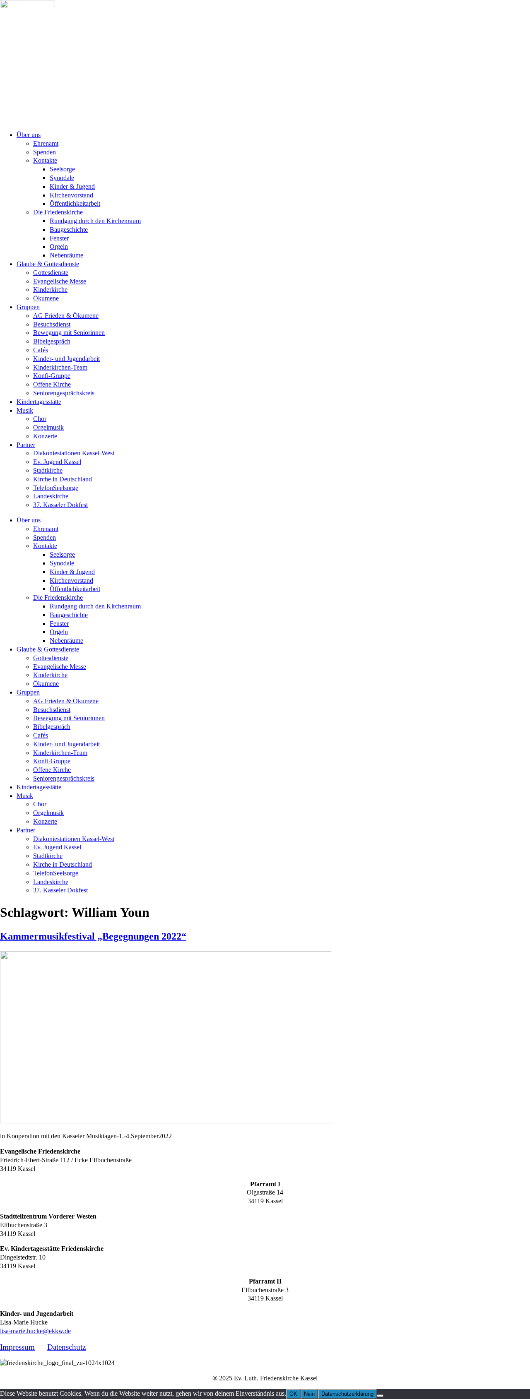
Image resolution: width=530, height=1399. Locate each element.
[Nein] (380, 1395)
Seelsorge (62, 169)
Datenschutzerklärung (347, 1394)
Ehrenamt (45, 143)
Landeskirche (50, 496)
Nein (309, 1394)
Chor (39, 418)
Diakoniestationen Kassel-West (73, 453)
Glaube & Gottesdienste (48, 263)
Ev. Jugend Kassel (57, 461)
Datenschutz (66, 1347)
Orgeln (59, 246)
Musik (25, 410)
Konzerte (45, 436)
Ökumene (46, 298)
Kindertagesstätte (39, 401)
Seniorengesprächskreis (63, 393)
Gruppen (28, 306)
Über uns (29, 134)
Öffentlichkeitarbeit (75, 203)
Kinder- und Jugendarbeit (66, 358)
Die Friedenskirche (58, 212)
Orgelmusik (48, 427)
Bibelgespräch (51, 341)
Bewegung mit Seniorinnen (69, 332)
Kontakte (45, 160)
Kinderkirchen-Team (60, 367)
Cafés (40, 349)
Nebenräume (66, 255)
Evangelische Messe (59, 281)
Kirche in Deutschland (62, 479)
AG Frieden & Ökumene (66, 315)
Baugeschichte (69, 229)
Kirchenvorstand (71, 195)
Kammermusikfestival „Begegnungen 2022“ (93, 936)
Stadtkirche (48, 470)
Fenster (59, 238)
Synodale (62, 177)
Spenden (44, 152)
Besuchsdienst (51, 324)
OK (293, 1394)
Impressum (17, 1347)
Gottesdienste (50, 272)
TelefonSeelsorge (55, 487)
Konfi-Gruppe (51, 375)
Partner (26, 444)
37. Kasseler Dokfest (60, 504)
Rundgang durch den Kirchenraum (95, 220)
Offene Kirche (52, 384)
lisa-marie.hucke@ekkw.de (35, 1330)
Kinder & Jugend (72, 186)
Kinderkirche (50, 289)
